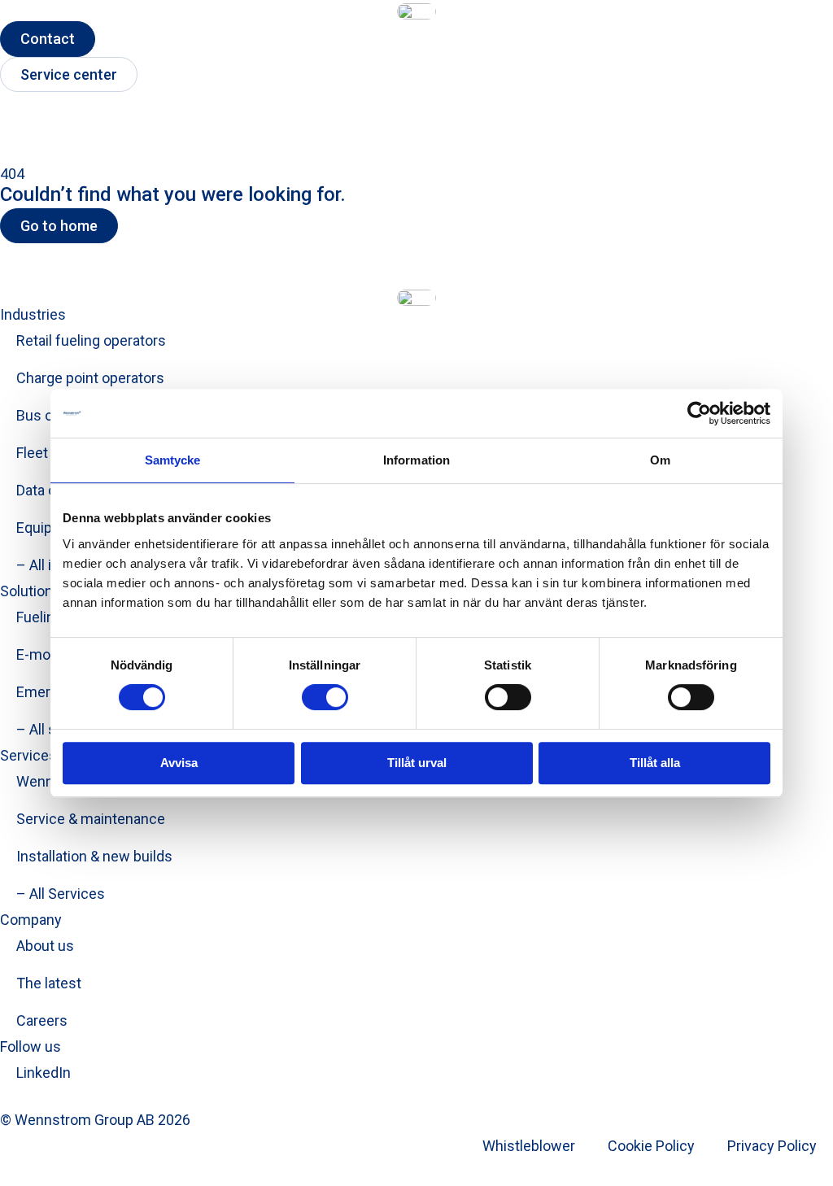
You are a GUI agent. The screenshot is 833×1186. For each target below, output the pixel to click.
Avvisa (179, 763)
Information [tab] (416, 460)
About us (45, 945)
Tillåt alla (655, 763)
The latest (48, 983)
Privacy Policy (772, 1145)
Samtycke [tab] (173, 460)
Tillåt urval (417, 763)
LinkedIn (43, 1072)
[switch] (325, 697)
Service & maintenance (90, 818)
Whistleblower (528, 1145)
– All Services (60, 893)
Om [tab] (660, 460)
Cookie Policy (651, 1145)
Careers (42, 1020)
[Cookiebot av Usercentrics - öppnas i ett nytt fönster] (699, 413)
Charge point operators (90, 377)
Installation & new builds (94, 856)
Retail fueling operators (91, 340)
